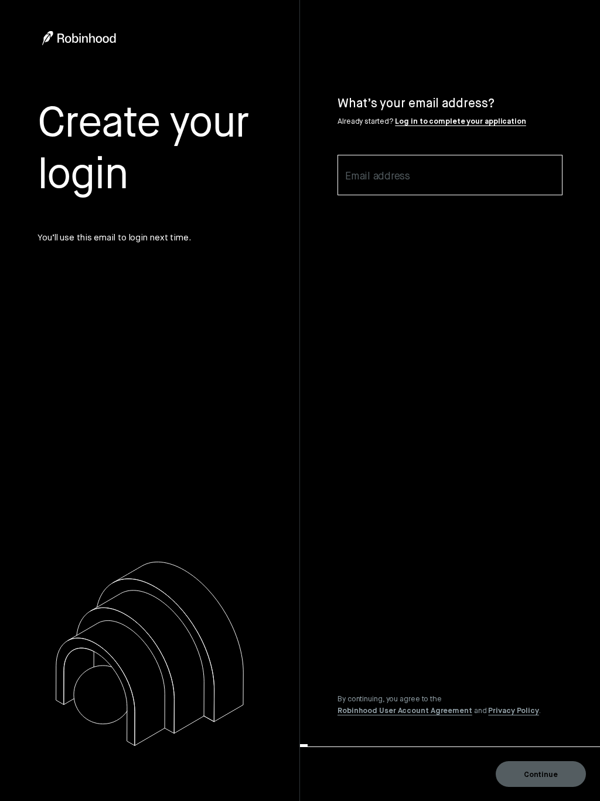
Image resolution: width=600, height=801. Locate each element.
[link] (405, 710)
